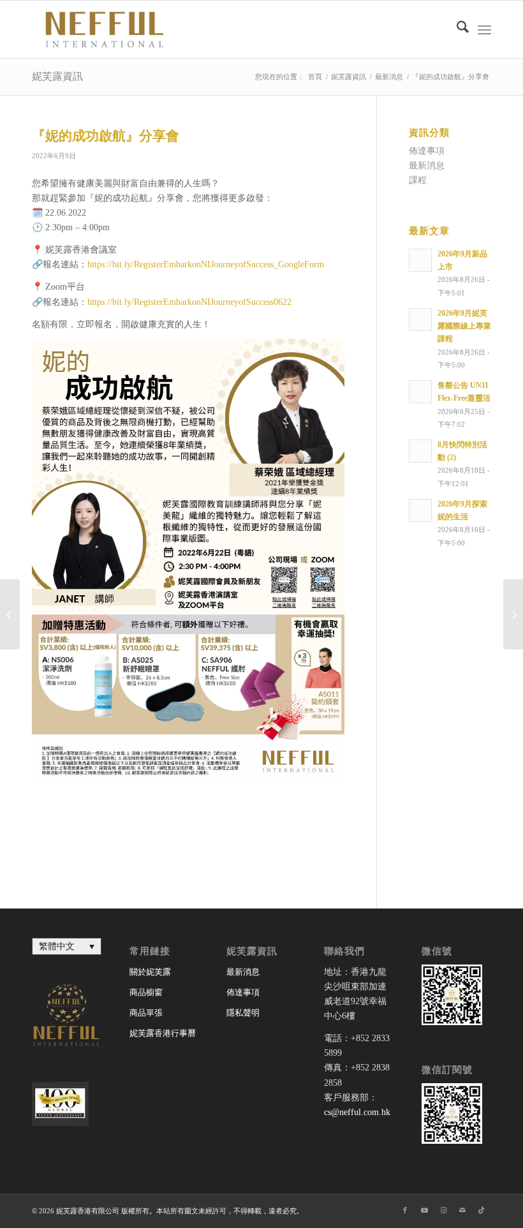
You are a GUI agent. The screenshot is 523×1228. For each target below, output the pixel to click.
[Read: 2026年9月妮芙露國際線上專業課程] (420, 319)
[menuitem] (456, 29)
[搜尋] (456, 29)
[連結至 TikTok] (481, 1210)
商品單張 (146, 1012)
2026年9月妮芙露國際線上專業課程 (464, 326)
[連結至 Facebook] (405, 1210)
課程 (418, 180)
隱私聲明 (243, 1012)
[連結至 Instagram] (443, 1210)
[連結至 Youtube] (424, 1210)
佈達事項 (427, 151)
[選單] (484, 29)
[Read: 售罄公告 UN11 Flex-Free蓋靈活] (420, 391)
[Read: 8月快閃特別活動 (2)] (420, 451)
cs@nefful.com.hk (357, 1112)
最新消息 (427, 165)
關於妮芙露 (150, 972)
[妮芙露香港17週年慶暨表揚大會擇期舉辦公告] (10, 614)
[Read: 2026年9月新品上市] (420, 260)
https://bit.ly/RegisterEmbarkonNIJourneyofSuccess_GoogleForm (205, 264)
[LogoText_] (102, 29)
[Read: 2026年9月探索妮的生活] (420, 510)
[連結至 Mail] (462, 1210)
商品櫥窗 (146, 992)
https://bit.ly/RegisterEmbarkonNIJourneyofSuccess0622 (189, 302)
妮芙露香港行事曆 (162, 1033)
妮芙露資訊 (57, 76)
